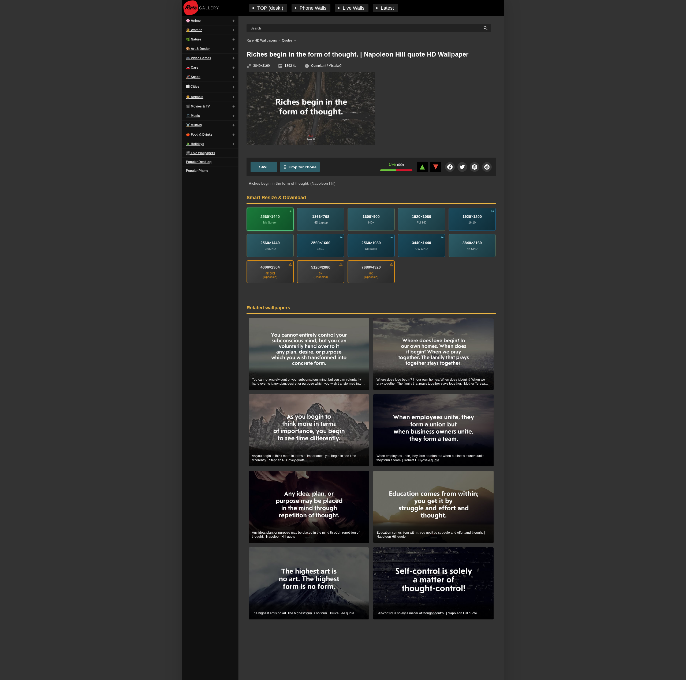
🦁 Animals (194, 97)
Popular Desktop (198, 162)
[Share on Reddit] (487, 167)
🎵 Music (193, 116)
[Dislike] (435, 167)
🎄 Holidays (195, 144)
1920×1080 (421, 216)
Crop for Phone (302, 167)
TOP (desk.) (270, 8)
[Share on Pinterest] (474, 167)
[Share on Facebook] (450, 167)
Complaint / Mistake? (326, 66)
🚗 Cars (192, 67)
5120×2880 (320, 267)
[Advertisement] (439, 111)
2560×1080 (371, 242)
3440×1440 (421, 242)
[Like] (422, 167)
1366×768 (320, 216)
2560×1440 (270, 216)
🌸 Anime (193, 21)
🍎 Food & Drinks (199, 134)
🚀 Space (193, 77)
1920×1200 (472, 216)
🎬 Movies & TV (198, 106)
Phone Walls (313, 8)
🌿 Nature (193, 39)
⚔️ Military (194, 125)
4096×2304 (270, 267)
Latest (387, 8)
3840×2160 (472, 242)
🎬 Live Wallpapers (200, 153)
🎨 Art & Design (198, 49)
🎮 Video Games (198, 58)
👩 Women (194, 30)
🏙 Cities (192, 86)
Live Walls (353, 8)
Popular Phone (197, 171)
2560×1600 (320, 242)
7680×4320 (371, 267)
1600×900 (371, 216)
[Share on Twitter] (462, 167)
